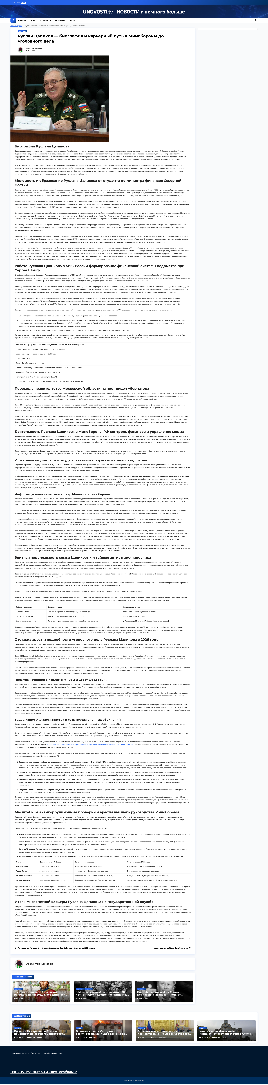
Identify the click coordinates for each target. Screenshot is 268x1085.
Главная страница (16, 26)
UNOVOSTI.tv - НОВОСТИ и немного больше (134, 11)
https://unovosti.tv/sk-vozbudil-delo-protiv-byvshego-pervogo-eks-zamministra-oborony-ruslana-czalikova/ (90, 745)
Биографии (60, 20)
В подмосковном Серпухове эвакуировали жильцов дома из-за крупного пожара (100, 1034)
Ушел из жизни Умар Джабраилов (171, 948)
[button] (256, 20)
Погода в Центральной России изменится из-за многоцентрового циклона (38, 1034)
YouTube (47, 1053)
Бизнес (33, 20)
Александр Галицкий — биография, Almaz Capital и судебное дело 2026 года (56, 948)
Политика (141, 1028)
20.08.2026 (21, 1037)
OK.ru (40, 1053)
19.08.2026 (144, 1037)
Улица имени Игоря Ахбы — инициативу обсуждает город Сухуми (226, 1032)
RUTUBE (54, 1053)
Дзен (60, 1053)
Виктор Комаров (35, 48)
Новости (22, 20)
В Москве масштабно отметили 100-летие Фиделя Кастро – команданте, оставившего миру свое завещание (101, 995)
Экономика (45, 20)
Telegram (33, 1053)
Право (72, 20)
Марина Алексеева (160, 1037)
